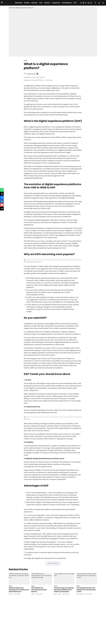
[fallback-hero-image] (19, 578)
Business (34, 3)
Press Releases (67, 3)
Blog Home (18, 3)
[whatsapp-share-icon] (2, 191)
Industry (47, 3)
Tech (40, 3)
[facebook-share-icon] (2, 198)
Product (27, 3)
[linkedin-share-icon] (2, 202)
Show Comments (53, 563)
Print (75, 3)
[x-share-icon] (2, 194)
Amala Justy (31, 74)
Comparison (56, 3)
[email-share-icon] (2, 206)
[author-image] (25, 74)
